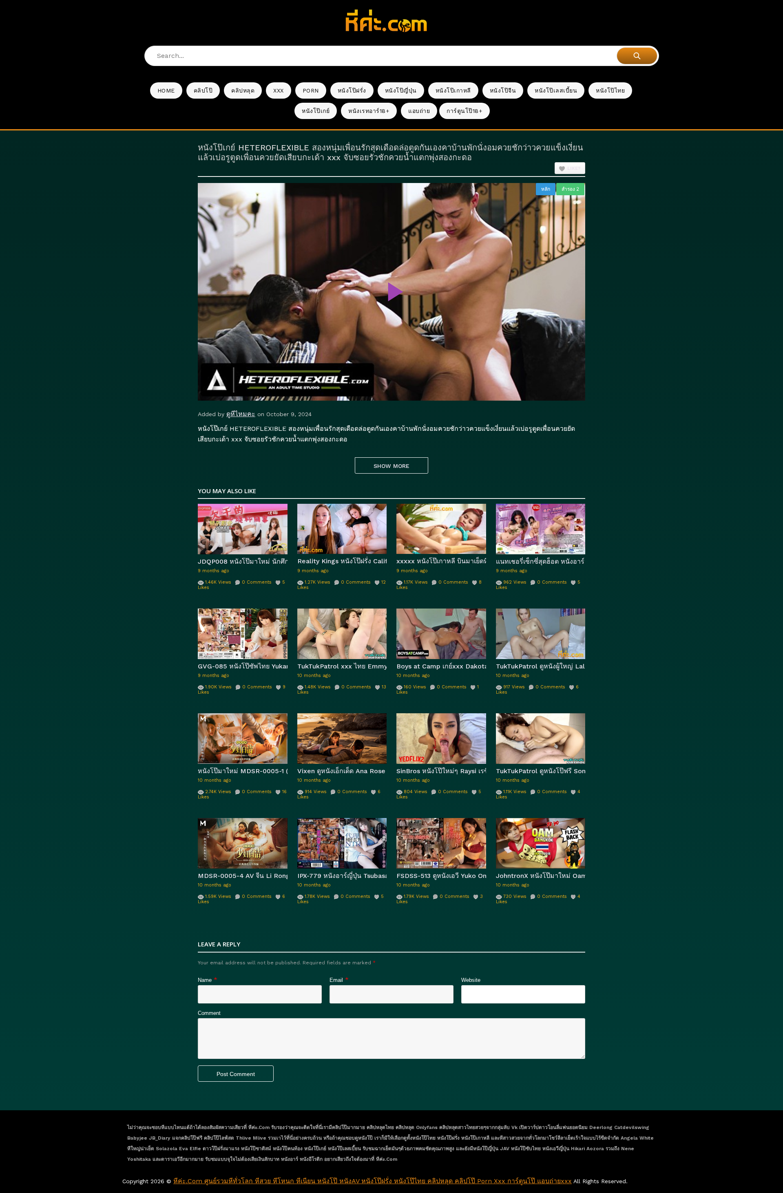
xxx (278, 90)
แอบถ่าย (419, 111)
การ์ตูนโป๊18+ (464, 111)
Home (166, 90)
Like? (574, 168)
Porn (311, 90)
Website (470, 980)
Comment (209, 1013)
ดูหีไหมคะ (240, 414)
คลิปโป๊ (203, 90)
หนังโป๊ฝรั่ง (352, 90)
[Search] (637, 55)
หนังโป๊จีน (503, 90)
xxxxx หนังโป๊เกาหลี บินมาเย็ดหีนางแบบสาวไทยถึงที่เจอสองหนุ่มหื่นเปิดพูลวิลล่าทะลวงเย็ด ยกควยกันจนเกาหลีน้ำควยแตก (441, 561)
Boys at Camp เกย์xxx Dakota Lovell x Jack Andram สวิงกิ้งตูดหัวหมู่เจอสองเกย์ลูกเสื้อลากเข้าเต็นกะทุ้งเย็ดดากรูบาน (441, 666)
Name (205, 980)
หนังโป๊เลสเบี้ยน (556, 90)
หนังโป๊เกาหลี (453, 90)
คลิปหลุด (242, 90)
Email (336, 980)
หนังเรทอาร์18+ (368, 111)
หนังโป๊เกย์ (316, 111)
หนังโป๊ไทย (610, 90)
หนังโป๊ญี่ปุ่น (401, 90)
